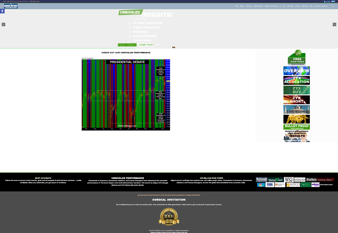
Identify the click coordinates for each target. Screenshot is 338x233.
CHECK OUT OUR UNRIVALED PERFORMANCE (125, 53)
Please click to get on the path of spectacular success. (202, 205)
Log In (333, 1)
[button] (2, 11)
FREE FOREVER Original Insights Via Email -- (21, 1)
